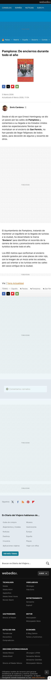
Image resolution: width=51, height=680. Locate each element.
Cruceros (6, 541)
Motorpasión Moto (33, 621)
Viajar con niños (32, 546)
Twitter (8, 86)
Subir (41, 573)
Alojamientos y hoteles (12, 527)
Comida (44, 40)
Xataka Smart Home (10, 596)
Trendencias (7, 633)
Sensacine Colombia (34, 660)
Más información (38, 678)
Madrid (16, 40)
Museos (29, 522)
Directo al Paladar (9, 618)
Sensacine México (33, 656)
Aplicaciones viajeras (11, 546)
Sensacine (30, 602)
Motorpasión (31, 618)
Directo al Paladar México (12, 663)
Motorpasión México (34, 663)
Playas (29, 541)
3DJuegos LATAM (33, 653)
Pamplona (36, 289)
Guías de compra (9, 522)
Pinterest (28, 501)
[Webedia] (45, 1)
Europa (40, 8)
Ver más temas (10, 554)
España (18, 8)
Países (7, 40)
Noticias (29, 8)
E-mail (17, 86)
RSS (23, 501)
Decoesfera (7, 637)
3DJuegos (30, 586)
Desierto (35, 40)
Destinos (6, 536)
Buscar (47, 563)
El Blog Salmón (32, 633)
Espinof (29, 605)
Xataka (5, 586)
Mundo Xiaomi (8, 600)
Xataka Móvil (7, 589)
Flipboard (12, 86)
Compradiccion (8, 640)
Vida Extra (30, 589)
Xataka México (8, 653)
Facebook (3, 86)
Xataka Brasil (7, 656)
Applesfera (7, 593)
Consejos (7, 8)
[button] (18, 107)
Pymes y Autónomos (34, 637)
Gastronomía (31, 527)
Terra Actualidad (15, 283)
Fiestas (25, 289)
